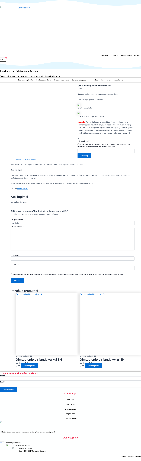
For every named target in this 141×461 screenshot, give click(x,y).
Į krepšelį (84, 156)
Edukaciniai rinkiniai (43, 80)
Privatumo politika (70, 419)
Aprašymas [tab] (20, 159)
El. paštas (14, 265)
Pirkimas (70, 400)
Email (2, 382)
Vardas (3, 375)
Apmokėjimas (70, 409)
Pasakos (94, 80)
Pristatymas (70, 404)
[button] (80, 80)
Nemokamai (118, 80)
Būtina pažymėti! (84, 141)
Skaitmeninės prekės (79, 80)
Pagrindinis (104, 55)
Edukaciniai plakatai (25, 80)
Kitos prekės (106, 80)
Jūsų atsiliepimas (17, 226)
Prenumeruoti (8, 390)
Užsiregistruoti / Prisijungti (130, 55)
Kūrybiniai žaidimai (61, 80)
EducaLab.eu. (22, 189)
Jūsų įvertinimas (17, 219)
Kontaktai (115, 55)
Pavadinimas (15, 255)
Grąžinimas (70, 414)
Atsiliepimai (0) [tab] (30, 159)
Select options (29, 366)
